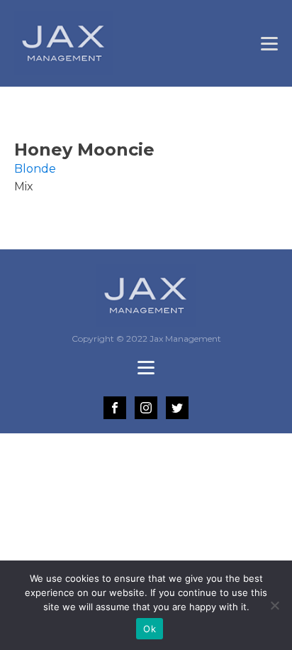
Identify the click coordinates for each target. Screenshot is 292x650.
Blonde (35, 168)
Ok (149, 628)
